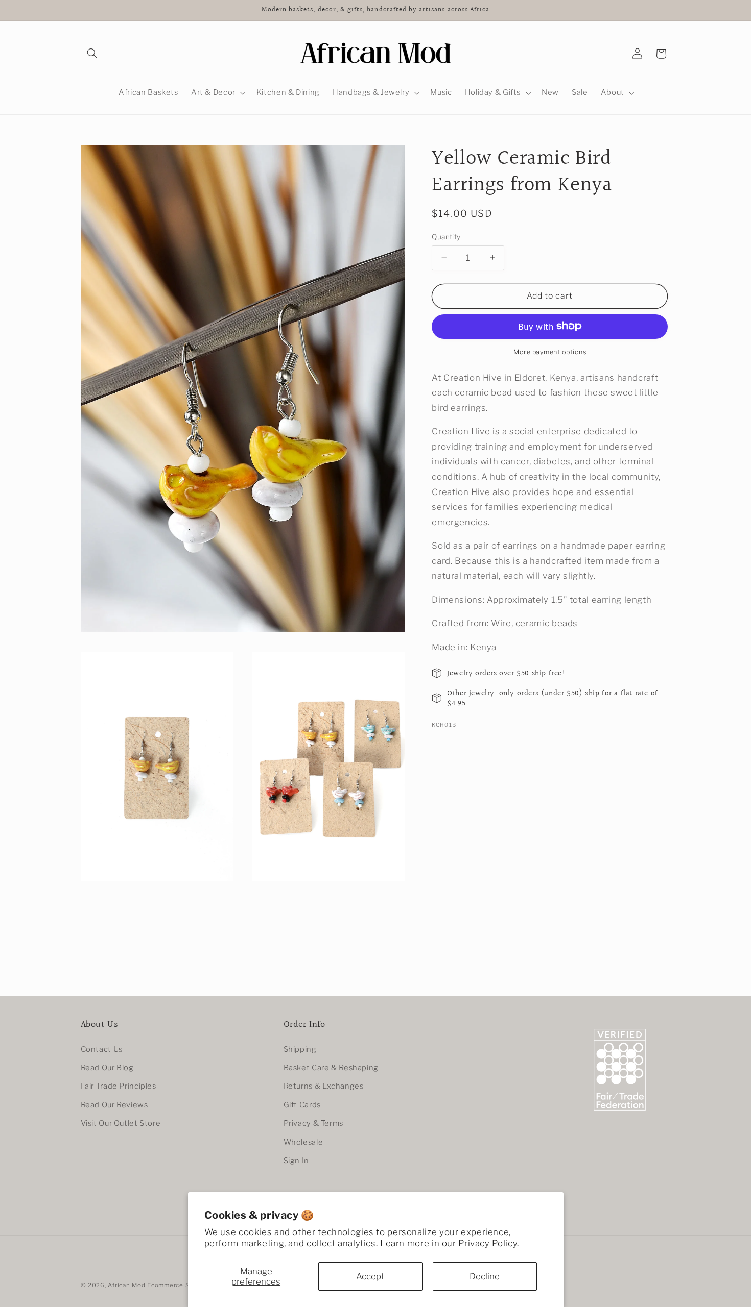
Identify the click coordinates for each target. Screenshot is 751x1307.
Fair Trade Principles (118, 1086)
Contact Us (102, 1048)
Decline (485, 1276)
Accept (370, 1276)
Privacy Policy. (488, 1243)
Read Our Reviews (114, 1104)
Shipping (300, 1048)
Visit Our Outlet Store (121, 1123)
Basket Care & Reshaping (331, 1067)
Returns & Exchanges (324, 1086)
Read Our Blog (107, 1067)
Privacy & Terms (313, 1123)
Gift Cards (302, 1104)
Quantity (446, 236)
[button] (92, 53)
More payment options (549, 351)
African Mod (126, 1285)
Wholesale (303, 1141)
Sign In (296, 1160)
